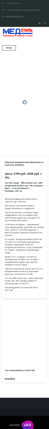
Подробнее (10, 379)
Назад (9, 47)
